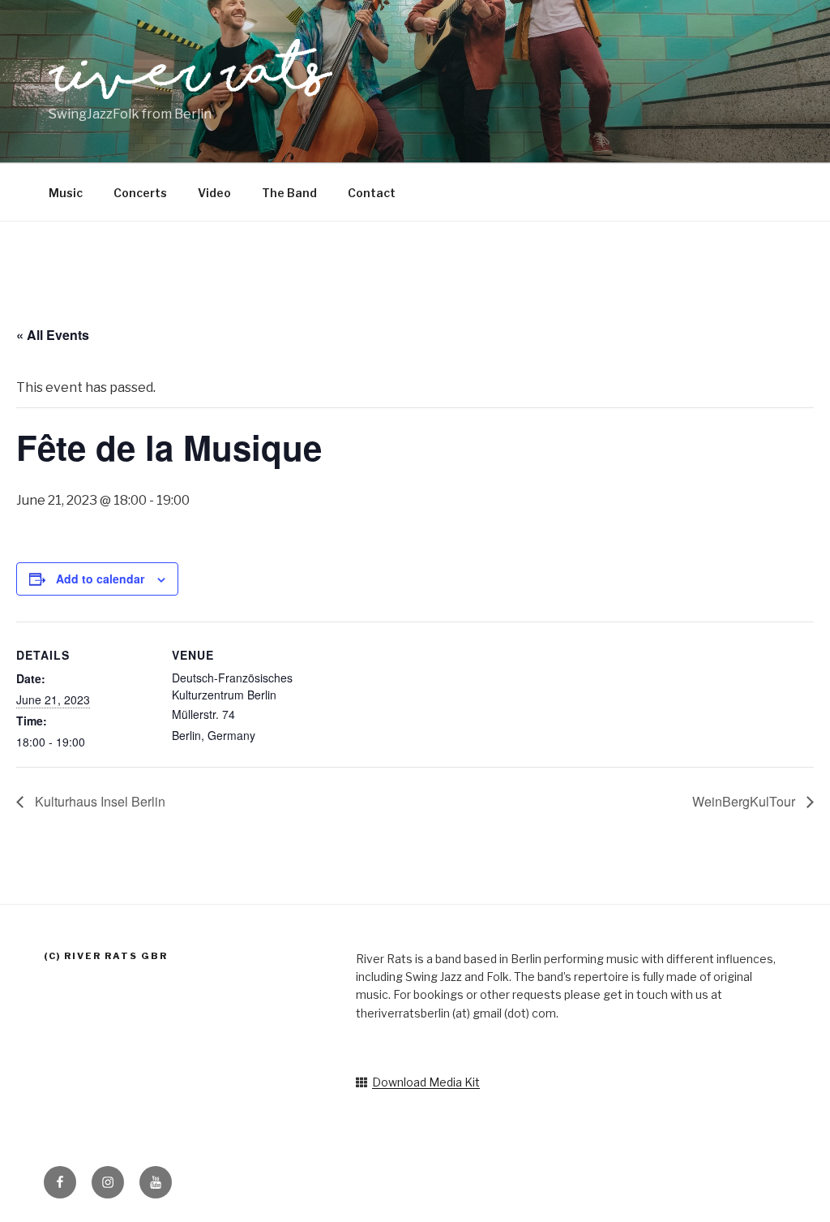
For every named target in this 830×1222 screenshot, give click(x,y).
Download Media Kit (426, 1082)
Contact (372, 193)
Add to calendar (100, 578)
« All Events (52, 334)
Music (66, 193)
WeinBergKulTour (745, 801)
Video (214, 193)
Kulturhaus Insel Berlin (98, 801)
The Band (289, 193)
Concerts (140, 193)
